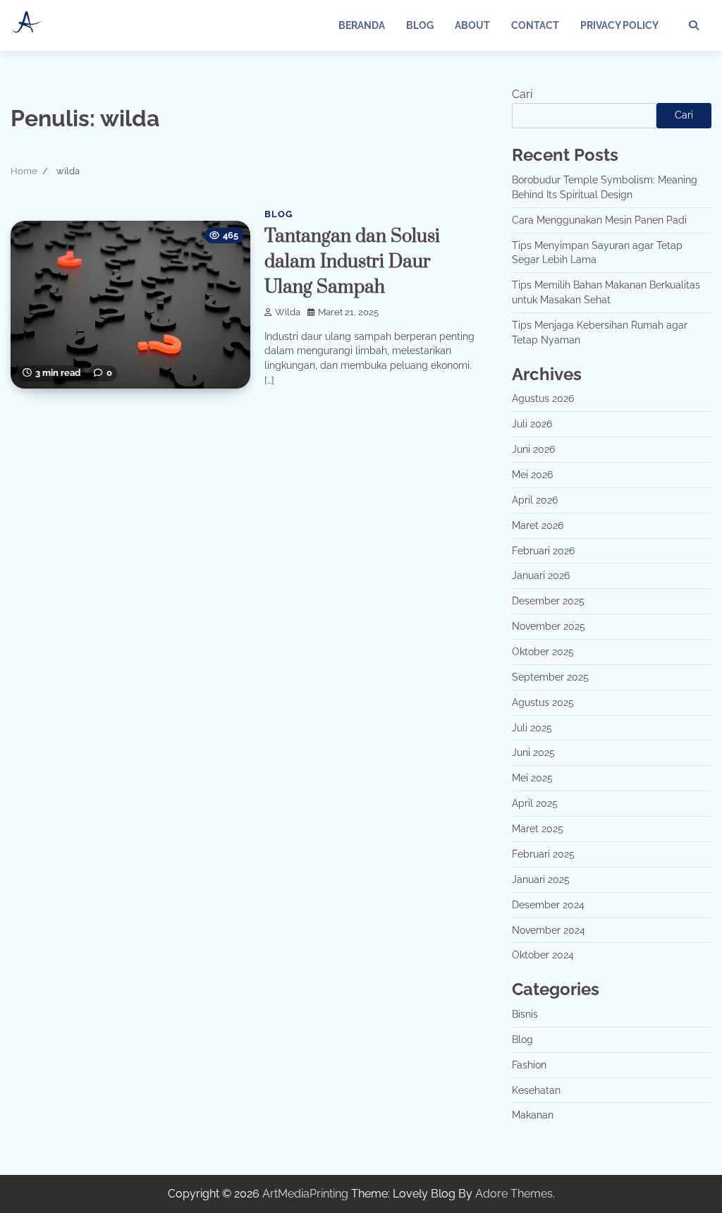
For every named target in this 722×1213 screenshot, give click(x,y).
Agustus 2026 (543, 398)
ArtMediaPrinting (305, 1193)
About (472, 25)
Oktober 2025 (543, 651)
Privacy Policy (619, 25)
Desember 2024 (548, 904)
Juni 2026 (533, 449)
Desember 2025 (548, 600)
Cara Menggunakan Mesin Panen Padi (599, 220)
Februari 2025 (543, 854)
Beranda (361, 25)
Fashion (529, 1065)
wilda (287, 312)
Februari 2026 (543, 550)
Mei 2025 (532, 778)
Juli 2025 (532, 727)
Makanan (532, 1115)
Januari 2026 (541, 575)
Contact (535, 25)
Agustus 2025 (543, 702)
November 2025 (548, 626)
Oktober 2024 (543, 955)
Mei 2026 (532, 474)
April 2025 (535, 803)
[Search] (693, 25)
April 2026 (535, 500)
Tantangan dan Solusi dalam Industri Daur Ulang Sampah (352, 262)
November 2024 (548, 930)
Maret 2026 (537, 525)
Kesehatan (536, 1090)
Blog (420, 25)
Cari (522, 94)
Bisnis (525, 1014)
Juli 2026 (532, 423)
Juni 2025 (533, 752)
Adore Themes (514, 1193)
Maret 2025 (537, 828)
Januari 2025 (541, 879)
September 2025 (550, 677)
